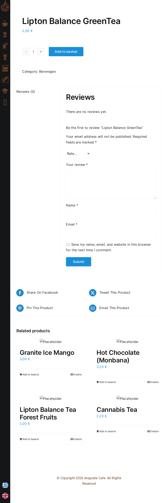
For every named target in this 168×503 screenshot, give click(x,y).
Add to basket (66, 51)
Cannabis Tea (116, 409)
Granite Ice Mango (47, 352)
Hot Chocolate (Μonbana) (118, 356)
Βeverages (47, 71)
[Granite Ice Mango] (51, 342)
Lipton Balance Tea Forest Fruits (48, 413)
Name (72, 205)
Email (71, 224)
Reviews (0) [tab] (25, 91)
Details (77, 374)
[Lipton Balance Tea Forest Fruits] (51, 399)
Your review (77, 165)
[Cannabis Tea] (127, 399)
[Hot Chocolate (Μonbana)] (127, 342)
